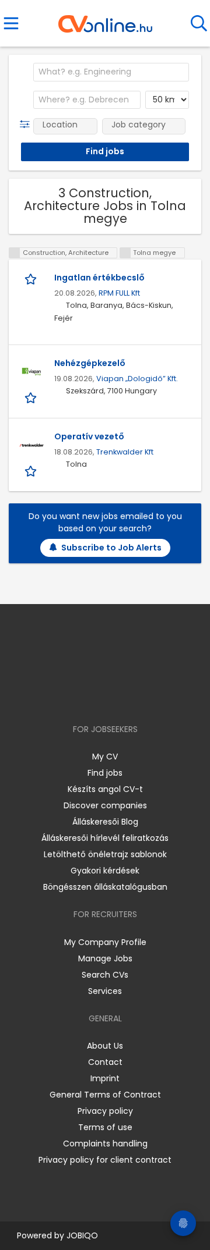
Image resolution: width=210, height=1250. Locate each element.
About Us (105, 1046)
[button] (27, 124)
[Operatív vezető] (31, 445)
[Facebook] (78, 695)
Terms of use (105, 1127)
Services (105, 991)
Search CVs (105, 975)
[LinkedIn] (116, 695)
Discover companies (105, 805)
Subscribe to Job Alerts (111, 547)
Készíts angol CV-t (105, 789)
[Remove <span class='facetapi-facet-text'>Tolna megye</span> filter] (125, 253)
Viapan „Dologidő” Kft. (137, 378)
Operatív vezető (89, 436)
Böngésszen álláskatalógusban (105, 887)
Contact (105, 1062)
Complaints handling (105, 1143)
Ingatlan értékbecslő (99, 277)
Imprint (105, 1078)
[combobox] (111, 72)
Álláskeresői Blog (105, 822)
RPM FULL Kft (119, 293)
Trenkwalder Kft (124, 452)
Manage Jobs (105, 958)
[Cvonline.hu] (105, 20)
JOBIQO (82, 1235)
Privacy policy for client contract (105, 1160)
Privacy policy (105, 1111)
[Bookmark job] (31, 278)
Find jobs (105, 773)
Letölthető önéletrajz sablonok (105, 854)
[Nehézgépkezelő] (31, 371)
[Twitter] (134, 695)
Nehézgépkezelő (89, 363)
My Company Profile (105, 942)
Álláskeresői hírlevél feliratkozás (105, 838)
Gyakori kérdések (105, 870)
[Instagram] (97, 695)
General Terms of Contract (105, 1094)
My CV (105, 756)
